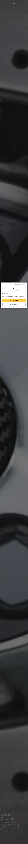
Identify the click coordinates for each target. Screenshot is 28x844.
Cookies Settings (14, 304)
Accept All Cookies (14, 300)
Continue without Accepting (20, 284)
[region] (14, 295)
